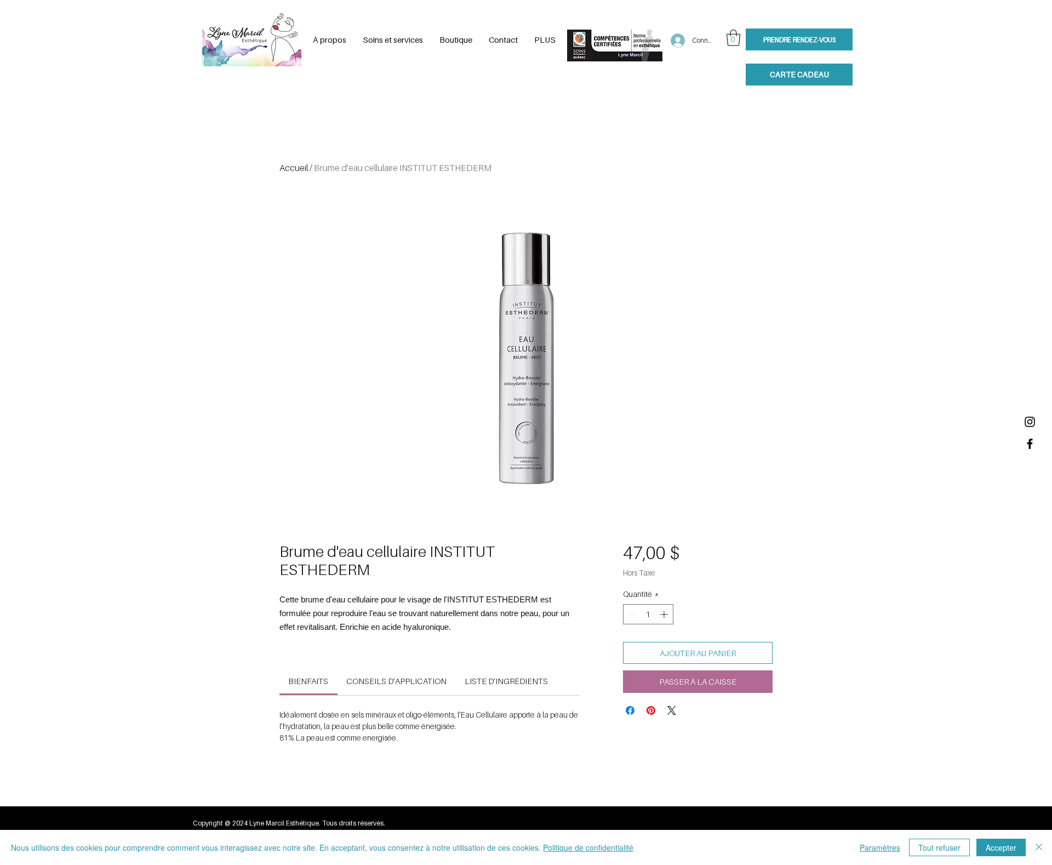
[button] (733, 38)
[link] (308, 681)
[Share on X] (671, 710)
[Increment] (665, 614)
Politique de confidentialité (588, 847)
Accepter (1001, 847)
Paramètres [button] (880, 847)
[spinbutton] (648, 614)
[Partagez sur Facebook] (630, 710)
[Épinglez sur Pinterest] (651, 710)
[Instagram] (1030, 422)
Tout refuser (939, 847)
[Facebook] (1030, 444)
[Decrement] (631, 614)
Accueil (293, 167)
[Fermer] (1038, 847)
